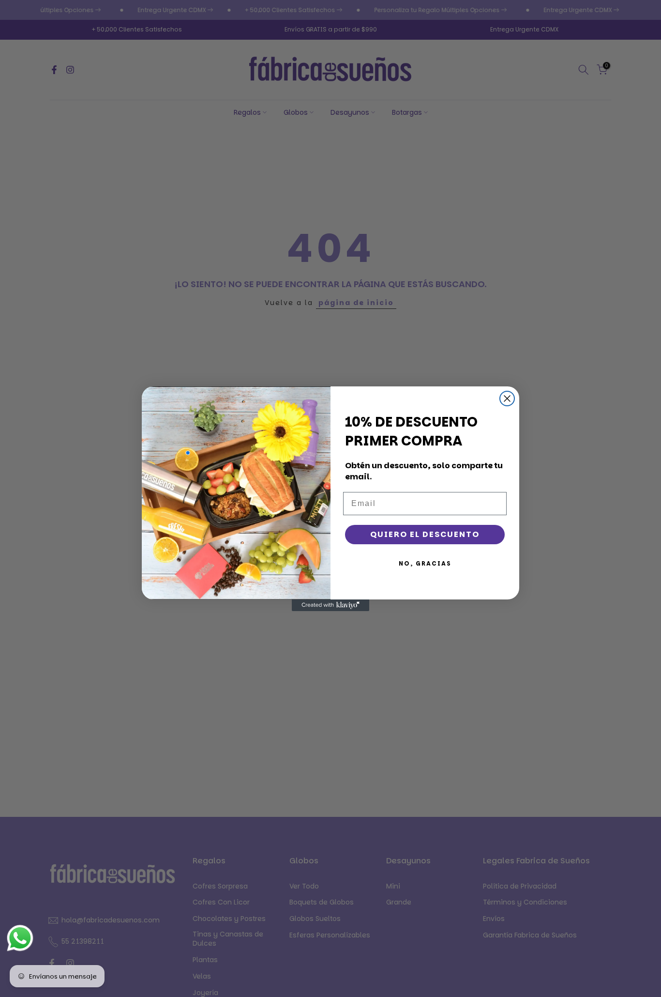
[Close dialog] (507, 398)
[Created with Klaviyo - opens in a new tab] (330, 605)
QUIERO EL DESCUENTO (425, 534)
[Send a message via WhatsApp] (20, 938)
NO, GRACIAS (425, 563)
